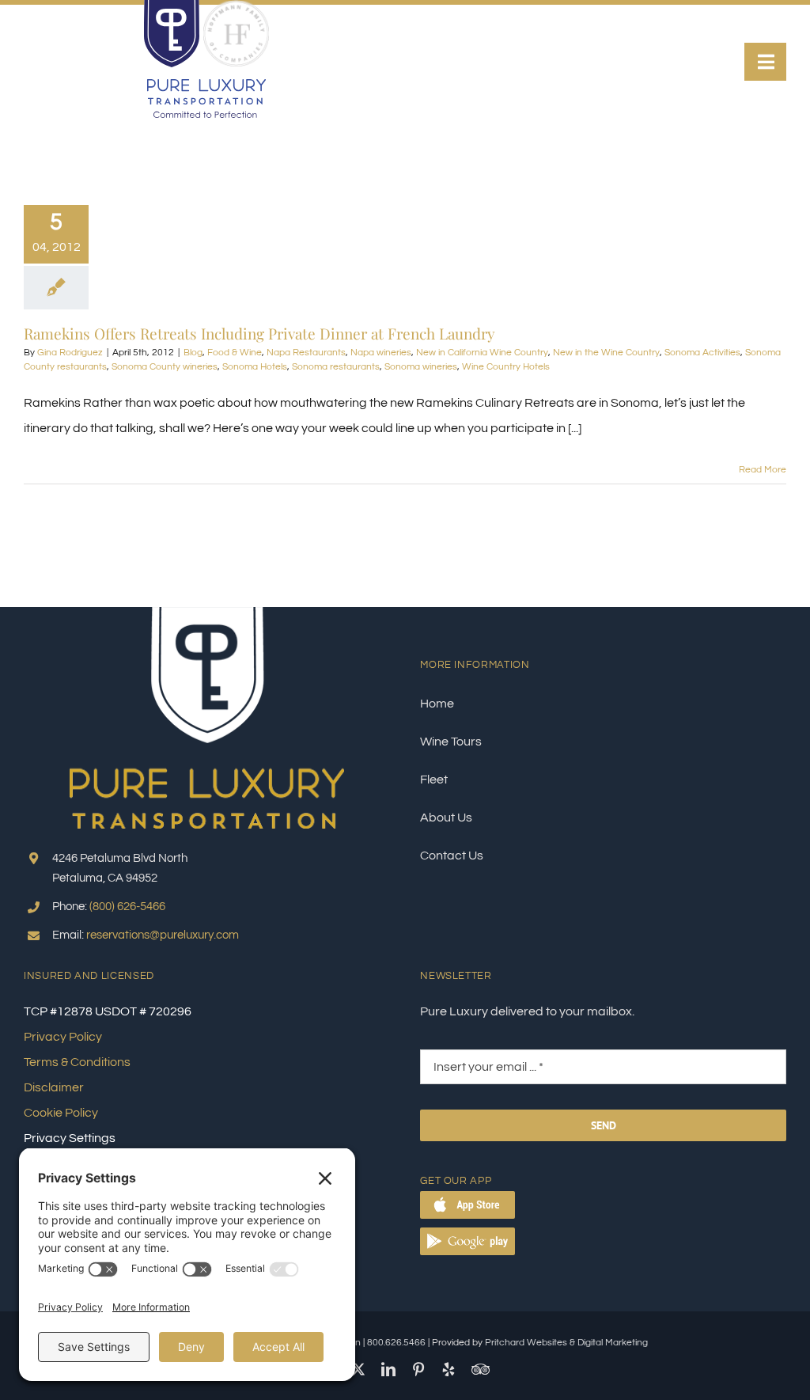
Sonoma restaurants (336, 367)
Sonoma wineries (420, 367)
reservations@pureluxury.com (162, 935)
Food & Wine (234, 352)
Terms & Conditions (77, 1062)
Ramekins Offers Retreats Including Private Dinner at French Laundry (259, 333)
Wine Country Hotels (506, 367)
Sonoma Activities (702, 352)
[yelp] (448, 1369)
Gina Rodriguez (70, 352)
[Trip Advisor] (480, 1369)
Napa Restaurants (306, 352)
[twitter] (358, 1369)
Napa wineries (380, 352)
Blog (193, 352)
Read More (762, 470)
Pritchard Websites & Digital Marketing (566, 1342)
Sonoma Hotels (254, 367)
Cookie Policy (61, 1112)
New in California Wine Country (482, 352)
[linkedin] (388, 1369)
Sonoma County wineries (165, 367)
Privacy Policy (63, 1036)
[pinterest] (418, 1369)
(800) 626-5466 (127, 906)
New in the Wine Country (606, 352)
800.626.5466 (396, 1342)
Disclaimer (54, 1087)
